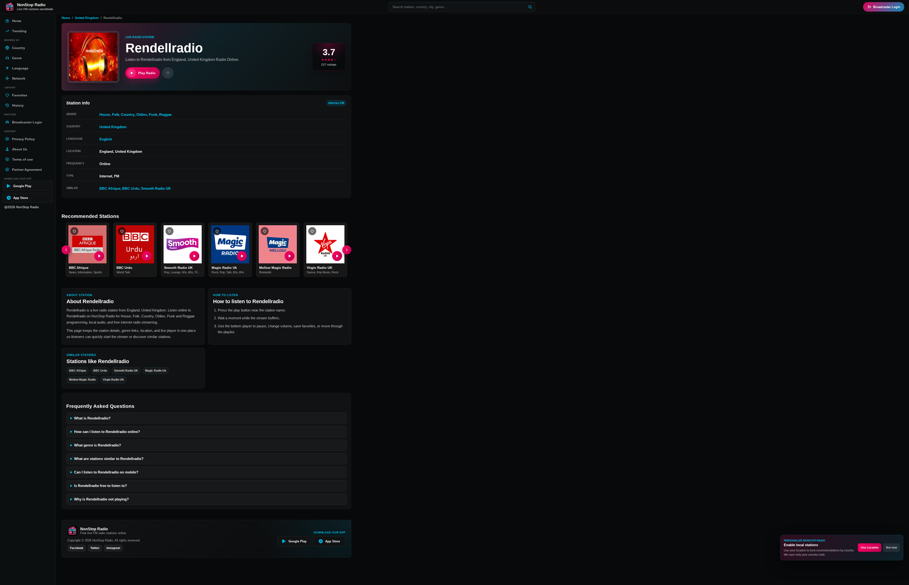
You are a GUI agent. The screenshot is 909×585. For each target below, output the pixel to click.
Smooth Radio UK (156, 188)
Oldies (141, 114)
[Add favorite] (168, 73)
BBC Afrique (109, 188)
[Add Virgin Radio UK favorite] (312, 231)
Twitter (94, 548)
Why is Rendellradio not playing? (101, 499)
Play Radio (147, 73)
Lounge (176, 272)
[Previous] (66, 249)
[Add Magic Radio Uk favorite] (217, 231)
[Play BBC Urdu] (147, 256)
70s (196, 272)
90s (184, 272)
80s (190, 272)
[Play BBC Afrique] (99, 256)
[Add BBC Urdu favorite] (122, 231)
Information (85, 272)
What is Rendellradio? (92, 418)
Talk (229, 272)
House (104, 114)
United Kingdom (87, 18)
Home (66, 18)
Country (127, 114)
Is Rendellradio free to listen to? (100, 486)
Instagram (113, 548)
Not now (891, 547)
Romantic (265, 272)
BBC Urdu (130, 188)
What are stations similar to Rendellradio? (108, 459)
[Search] (530, 7)
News (72, 272)
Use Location (869, 547)
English (105, 139)
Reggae (165, 114)
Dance (311, 272)
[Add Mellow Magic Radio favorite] (265, 231)
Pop (166, 272)
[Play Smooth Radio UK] (194, 256)
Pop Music (323, 272)
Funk (153, 114)
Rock (215, 272)
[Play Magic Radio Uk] (242, 256)
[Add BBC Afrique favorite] (74, 231)
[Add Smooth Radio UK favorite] (169, 231)
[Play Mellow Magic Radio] (289, 256)
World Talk (123, 272)
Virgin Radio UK (319, 268)
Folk (115, 114)
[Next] (346, 249)
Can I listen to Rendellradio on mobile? (106, 472)
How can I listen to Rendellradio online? (107, 432)
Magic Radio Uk (224, 268)
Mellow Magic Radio (275, 268)
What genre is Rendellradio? (97, 445)
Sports (98, 272)
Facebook (76, 548)
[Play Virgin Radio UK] (337, 256)
